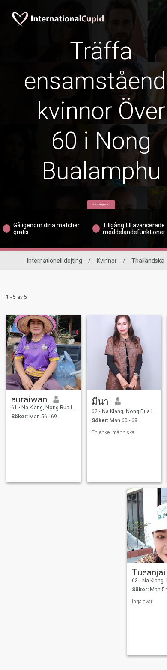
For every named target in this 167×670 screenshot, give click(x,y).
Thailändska (147, 260)
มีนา (100, 401)
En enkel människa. (114, 432)
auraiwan (29, 399)
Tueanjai (149, 572)
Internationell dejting (54, 260)
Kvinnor (107, 260)
